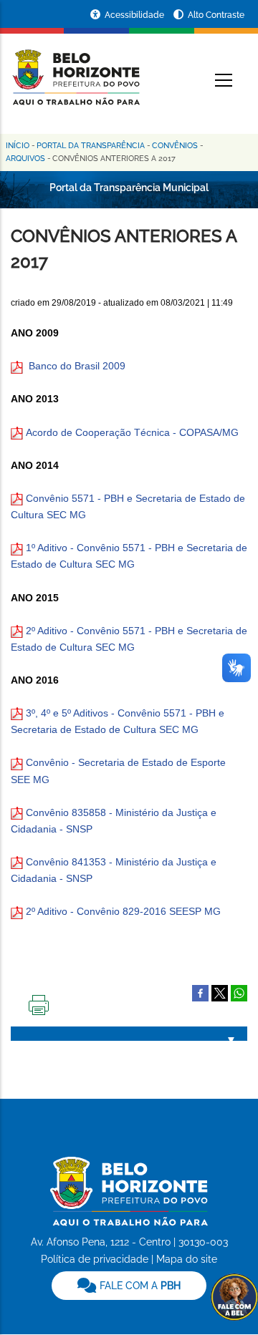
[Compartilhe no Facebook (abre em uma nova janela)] (200, 992)
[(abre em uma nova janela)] (219, 992)
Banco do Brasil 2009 (77, 366)
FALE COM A (139, 1285)
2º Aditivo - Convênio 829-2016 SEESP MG (123, 911)
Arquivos (25, 158)
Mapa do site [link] (186, 1259)
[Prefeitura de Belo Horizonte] (75, 69)
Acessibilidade (135, 15)
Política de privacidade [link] (94, 1259)
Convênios (175, 145)
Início (17, 145)
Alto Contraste (216, 15)
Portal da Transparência (91, 145)
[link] (129, 1285)
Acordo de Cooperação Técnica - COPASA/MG (131, 432)
